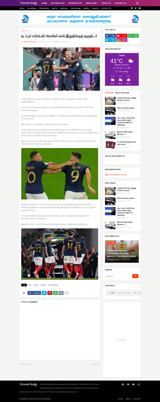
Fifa (29, 31)
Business (64, 8)
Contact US (106, 8)
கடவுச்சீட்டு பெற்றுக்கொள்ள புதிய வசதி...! (126, 143)
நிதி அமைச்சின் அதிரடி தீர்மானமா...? (125, 133)
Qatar (36, 285)
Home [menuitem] (44, 3)
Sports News (53, 285)
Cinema (95, 8)
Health (86, 8)
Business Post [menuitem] (75, 3)
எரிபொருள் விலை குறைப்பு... (126, 108)
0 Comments (62, 41)
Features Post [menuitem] (58, 3)
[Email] (61, 293)
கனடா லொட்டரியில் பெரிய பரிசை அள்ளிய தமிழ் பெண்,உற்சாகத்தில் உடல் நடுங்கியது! (126, 121)
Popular (109, 93)
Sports (55, 8)
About (128, 399)
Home (21, 8)
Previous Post (26, 364)
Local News (31, 8)
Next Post (95, 364)
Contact (137, 399)
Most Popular (122, 93)
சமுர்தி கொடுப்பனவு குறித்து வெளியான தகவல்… (126, 99)
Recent (43, 285)
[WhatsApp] (55, 293)
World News (44, 8)
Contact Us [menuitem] (120, 3)
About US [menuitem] (106, 3)
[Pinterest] (49, 293)
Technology (75, 8)
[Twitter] (44, 293)
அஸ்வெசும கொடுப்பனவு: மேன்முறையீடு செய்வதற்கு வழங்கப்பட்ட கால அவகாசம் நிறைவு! (121, 253)
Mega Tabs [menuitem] (91, 3)
